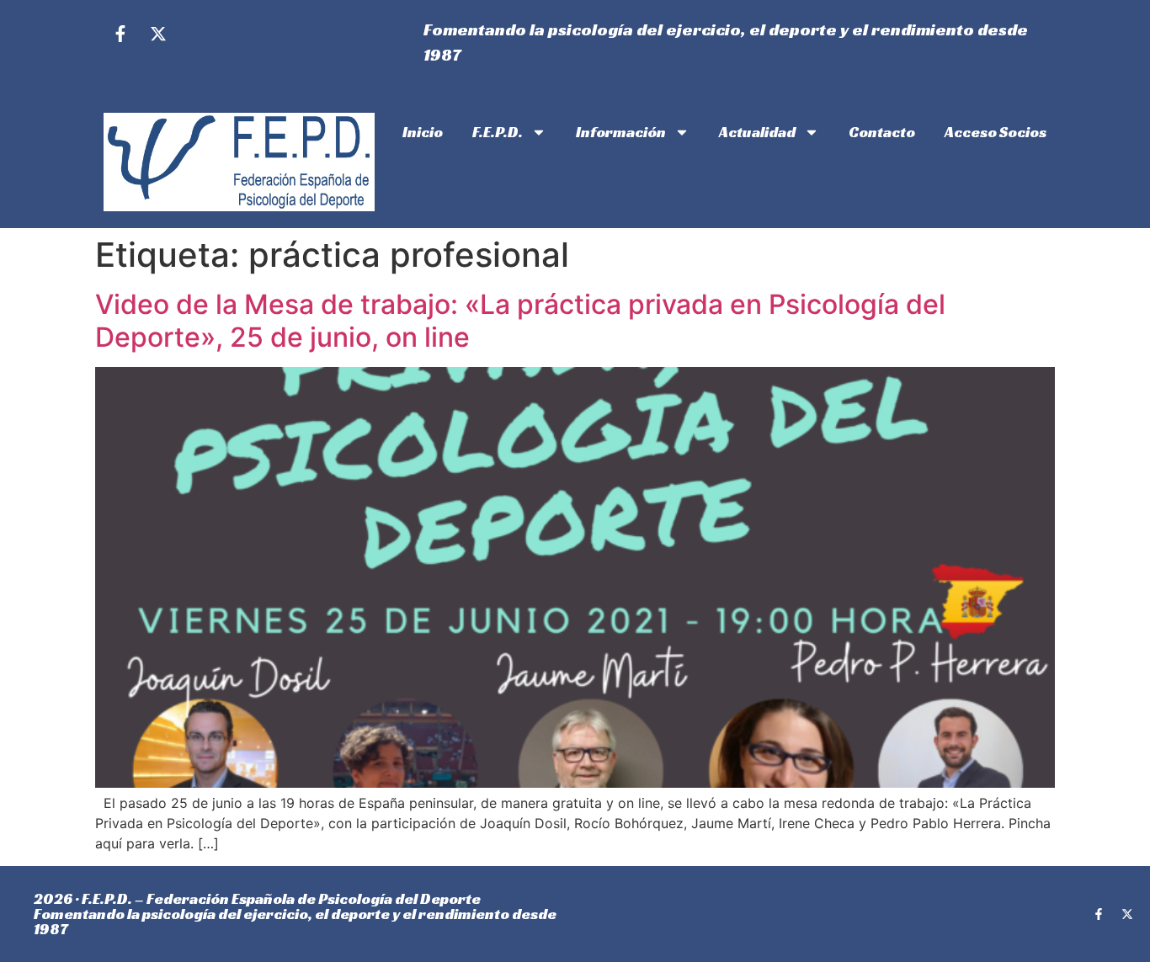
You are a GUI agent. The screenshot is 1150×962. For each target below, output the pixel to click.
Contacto (882, 131)
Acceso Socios (995, 131)
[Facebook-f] (120, 33)
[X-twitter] (158, 33)
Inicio (422, 131)
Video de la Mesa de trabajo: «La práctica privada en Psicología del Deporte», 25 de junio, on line (520, 320)
